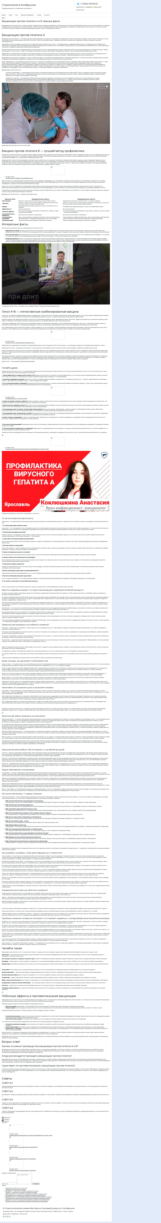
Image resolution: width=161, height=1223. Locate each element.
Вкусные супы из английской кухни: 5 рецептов (22, 1170)
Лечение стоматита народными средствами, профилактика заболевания (27, 1201)
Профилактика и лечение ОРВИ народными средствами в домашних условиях (28, 1198)
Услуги (10, 15)
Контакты (47, 15)
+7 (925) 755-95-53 (89, 4)
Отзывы (39, 15)
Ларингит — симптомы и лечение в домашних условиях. (21, 1192)
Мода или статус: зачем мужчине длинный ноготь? (20, 342)
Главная (3, 15)
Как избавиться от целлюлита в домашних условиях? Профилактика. (26, 1195)
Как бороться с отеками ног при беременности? (19, 178)
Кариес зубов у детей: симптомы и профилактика (23, 1147)
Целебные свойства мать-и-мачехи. (16, 1189)
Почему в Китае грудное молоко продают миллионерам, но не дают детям (27, 449)
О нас (16, 15)
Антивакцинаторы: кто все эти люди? (16, 398)
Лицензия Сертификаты (27, 15)
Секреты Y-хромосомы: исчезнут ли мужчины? (22, 1158)
